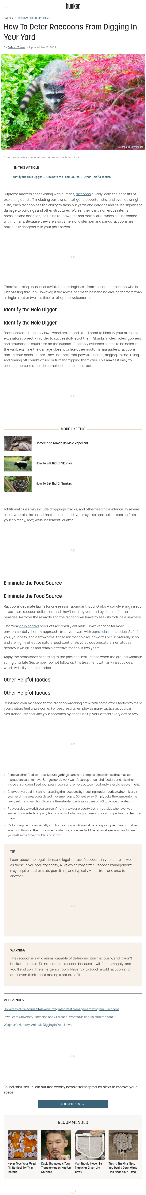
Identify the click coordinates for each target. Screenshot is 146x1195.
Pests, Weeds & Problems (33, 18)
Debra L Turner (16, 47)
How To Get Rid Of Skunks (54, 463)
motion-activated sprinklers (115, 791)
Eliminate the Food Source (62, 177)
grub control (29, 626)
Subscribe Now (70, 1104)
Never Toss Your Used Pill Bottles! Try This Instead (22, 1168)
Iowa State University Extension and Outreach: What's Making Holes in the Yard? (59, 1017)
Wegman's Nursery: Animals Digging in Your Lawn (38, 1024)
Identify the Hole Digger (27, 177)
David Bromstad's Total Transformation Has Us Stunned (56, 1168)
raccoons (83, 194)
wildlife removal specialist (103, 830)
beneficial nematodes (109, 632)
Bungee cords (52, 779)
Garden (8, 18)
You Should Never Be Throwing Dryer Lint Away (88, 1168)
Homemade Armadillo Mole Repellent (62, 443)
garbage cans (67, 774)
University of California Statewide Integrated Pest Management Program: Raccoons (61, 1009)
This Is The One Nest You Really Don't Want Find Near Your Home (123, 1168)
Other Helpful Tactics (97, 177)
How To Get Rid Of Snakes (54, 484)
